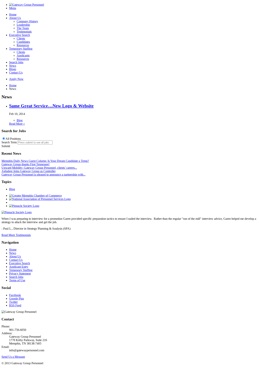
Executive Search (19, 35)
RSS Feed (15, 305)
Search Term (9, 142)
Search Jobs (16, 62)
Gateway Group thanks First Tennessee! (25, 164)
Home (12, 14)
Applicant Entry (18, 266)
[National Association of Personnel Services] (40, 199)
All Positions (13, 138)
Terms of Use (17, 280)
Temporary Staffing (20, 48)
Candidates (23, 41)
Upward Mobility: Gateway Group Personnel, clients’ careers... (39, 167)
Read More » (17, 123)
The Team (23, 28)
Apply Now (16, 79)
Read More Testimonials (16, 235)
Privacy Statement (20, 273)
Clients (21, 38)
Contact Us (16, 72)
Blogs (12, 69)
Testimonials (24, 31)
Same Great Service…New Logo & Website (51, 105)
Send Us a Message (13, 356)
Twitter (13, 302)
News (12, 65)
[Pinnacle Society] (24, 205)
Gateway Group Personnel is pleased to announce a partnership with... (44, 174)
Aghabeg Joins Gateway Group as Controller (29, 171)
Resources (23, 45)
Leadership (23, 24)
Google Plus (16, 298)
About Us (15, 18)
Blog (20, 120)
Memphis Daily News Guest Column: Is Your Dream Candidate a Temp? (45, 160)
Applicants (23, 55)
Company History (27, 21)
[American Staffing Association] (17, 212)
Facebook (15, 295)
